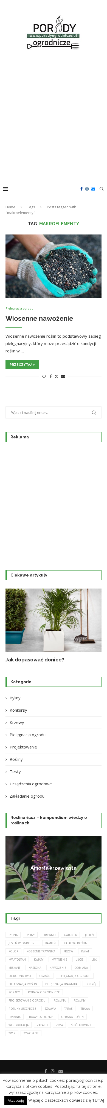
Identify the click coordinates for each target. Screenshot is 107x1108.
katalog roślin (75, 943)
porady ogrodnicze (44, 992)
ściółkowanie (81, 1025)
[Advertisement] (53, 116)
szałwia (50, 1009)
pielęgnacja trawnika (61, 984)
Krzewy (17, 722)
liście (79, 959)
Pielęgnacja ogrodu (28, 734)
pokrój (91, 984)
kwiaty (38, 959)
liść (94, 959)
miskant (14, 968)
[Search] (101, 189)
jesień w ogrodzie (23, 943)
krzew (68, 951)
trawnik (15, 1017)
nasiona (35, 968)
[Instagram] (87, 189)
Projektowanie (23, 747)
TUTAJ (98, 1100)
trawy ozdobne (41, 1017)
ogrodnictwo (20, 976)
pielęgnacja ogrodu (75, 976)
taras (68, 1009)
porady (14, 992)
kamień (50, 943)
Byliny (15, 697)
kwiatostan (17, 959)
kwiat (85, 951)
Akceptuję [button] (16, 1100)
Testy (15, 771)
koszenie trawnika (41, 951)
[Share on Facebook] (51, 376)
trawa (85, 1009)
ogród (44, 976)
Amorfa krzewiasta (53, 868)
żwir (12, 1033)
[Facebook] (81, 189)
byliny (30, 935)
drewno (49, 935)
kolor (13, 951)
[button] (13, 625)
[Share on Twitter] (56, 376)
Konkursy (18, 710)
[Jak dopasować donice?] (53, 620)
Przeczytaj (21, 365)
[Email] (93, 189)
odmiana (81, 968)
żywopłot (31, 1033)
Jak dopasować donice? (34, 660)
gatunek (70, 935)
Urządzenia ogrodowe (31, 783)
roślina (60, 1000)
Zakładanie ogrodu (27, 796)
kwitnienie (59, 959)
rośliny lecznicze (22, 1009)
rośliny (79, 1000)
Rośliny (16, 759)
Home (10, 206)
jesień (89, 935)
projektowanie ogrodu (27, 1000)
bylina (13, 935)
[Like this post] (44, 376)
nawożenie (57, 968)
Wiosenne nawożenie (39, 318)
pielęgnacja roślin (23, 984)
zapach (42, 1025)
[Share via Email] (63, 376)
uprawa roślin (72, 1017)
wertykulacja (19, 1025)
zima (59, 1025)
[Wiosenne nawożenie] (53, 266)
